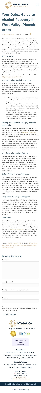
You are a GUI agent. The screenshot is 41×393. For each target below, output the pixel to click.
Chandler (23, 367)
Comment (5, 260)
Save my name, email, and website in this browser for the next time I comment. (20, 309)
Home (8, 352)
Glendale (28, 365)
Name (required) (7, 282)
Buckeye (6, 365)
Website (4, 298)
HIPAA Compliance (27, 358)
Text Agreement (31, 355)
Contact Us (7, 355)
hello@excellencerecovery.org (21, 379)
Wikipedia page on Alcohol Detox (12, 77)
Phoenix (34, 365)
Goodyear (20, 365)
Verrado (13, 365)
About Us (14, 352)
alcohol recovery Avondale (18, 245)
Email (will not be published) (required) (15, 290)
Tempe (16, 367)
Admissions (31, 352)
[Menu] (37, 5)
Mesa (11, 367)
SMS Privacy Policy (13, 358)
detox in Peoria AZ (8, 247)
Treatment (22, 352)
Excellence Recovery (29, 132)
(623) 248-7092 (21, 377)
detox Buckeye (31, 245)
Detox (10, 243)
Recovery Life (17, 243)
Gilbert (29, 367)
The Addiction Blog (18, 355)
